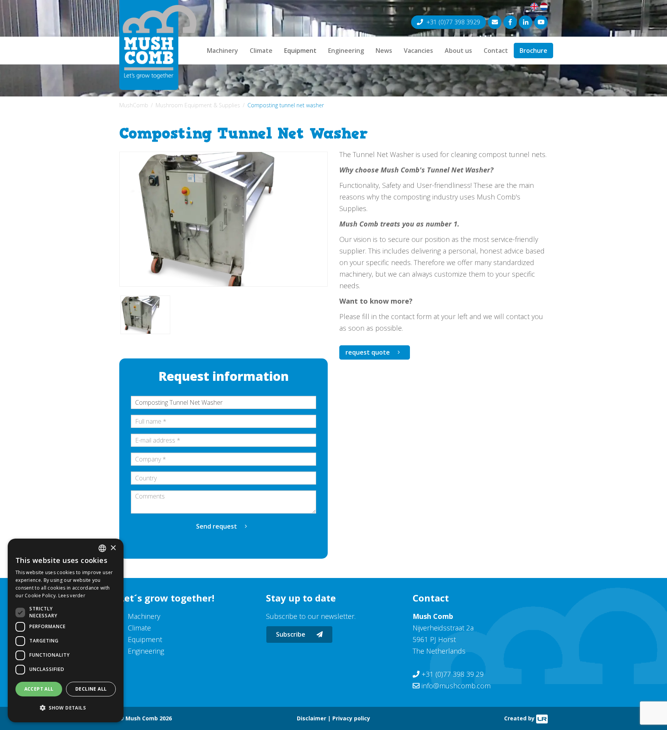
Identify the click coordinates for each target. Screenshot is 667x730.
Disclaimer (311, 718)
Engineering (346, 50)
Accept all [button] (39, 689)
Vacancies (418, 50)
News (384, 50)
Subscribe (291, 634)
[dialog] (66, 630)
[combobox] (102, 548)
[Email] (494, 22)
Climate (261, 50)
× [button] (113, 548)
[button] (65, 708)
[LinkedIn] (525, 22)
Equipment (300, 50)
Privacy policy (351, 718)
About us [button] (458, 50)
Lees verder (71, 595)
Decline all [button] (91, 689)
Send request (216, 526)
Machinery (222, 50)
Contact (496, 50)
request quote (367, 352)
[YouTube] (541, 22)
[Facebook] (510, 22)
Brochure (533, 50)
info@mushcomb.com (456, 685)
